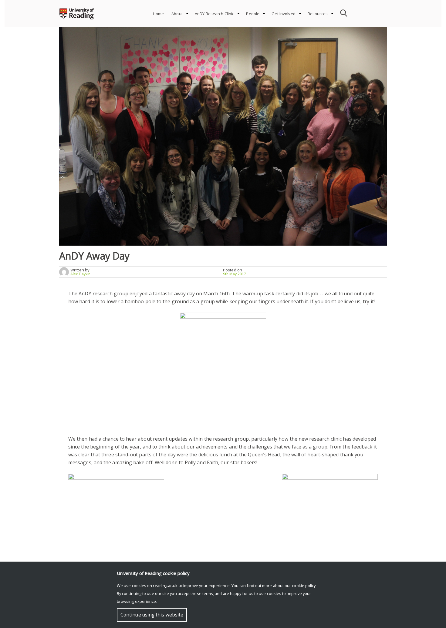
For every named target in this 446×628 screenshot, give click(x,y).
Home (158, 13)
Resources (318, 13)
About (177, 13)
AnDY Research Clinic (214, 13)
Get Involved (284, 13)
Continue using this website (151, 615)
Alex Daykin (80, 274)
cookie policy (304, 585)
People (252, 13)
